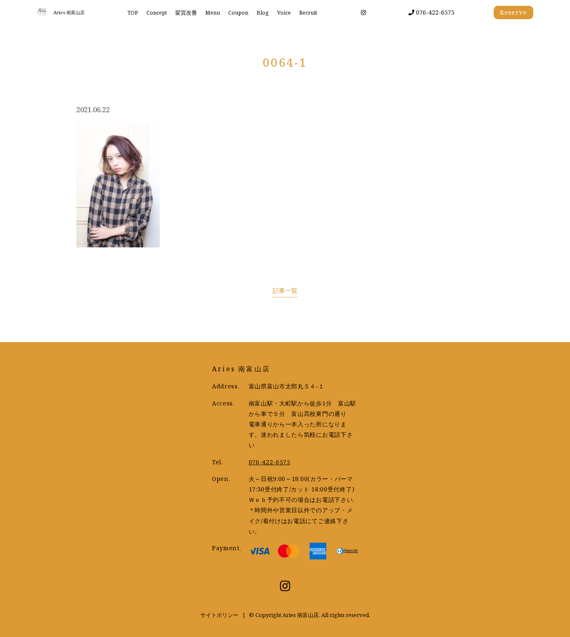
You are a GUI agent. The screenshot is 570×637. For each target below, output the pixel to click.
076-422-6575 (434, 12)
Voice (284, 12)
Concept (156, 12)
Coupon (238, 12)
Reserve (513, 12)
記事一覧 (285, 290)
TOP (132, 12)
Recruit (308, 12)
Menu (212, 12)
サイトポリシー (219, 615)
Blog (263, 12)
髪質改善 (186, 12)
